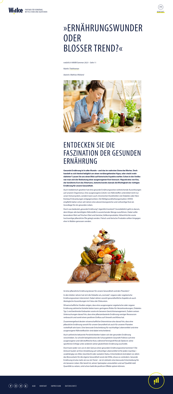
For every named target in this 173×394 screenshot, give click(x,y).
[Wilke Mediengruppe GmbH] (29, 10)
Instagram (16, 386)
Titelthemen (74, 68)
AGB (34, 386)
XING (21, 386)
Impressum (56, 386)
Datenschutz (71, 386)
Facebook (11, 386)
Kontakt (43, 386)
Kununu (26, 386)
